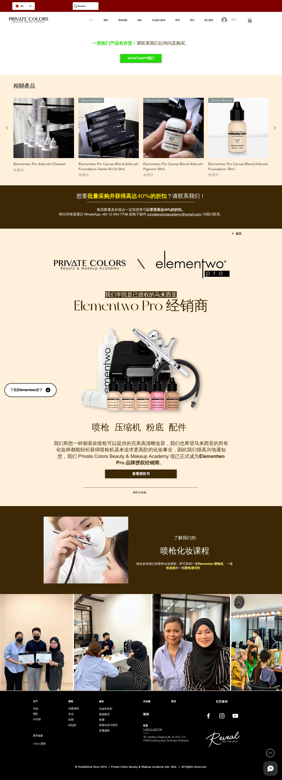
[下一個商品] (275, 127)
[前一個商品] (7, 127)
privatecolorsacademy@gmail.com (174, 214)
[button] (250, 20)
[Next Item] (274, 642)
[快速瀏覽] (43, 128)
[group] (141, 138)
